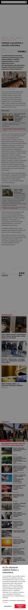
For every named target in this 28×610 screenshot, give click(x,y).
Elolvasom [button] (5, 602)
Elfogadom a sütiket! (20, 606)
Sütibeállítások (7, 606)
